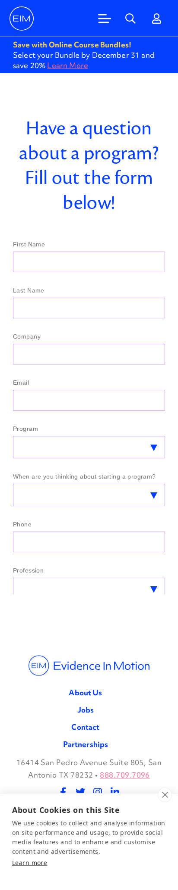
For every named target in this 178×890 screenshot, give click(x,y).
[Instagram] (97, 792)
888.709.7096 (125, 775)
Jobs (85, 710)
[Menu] (104, 18)
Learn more (29, 863)
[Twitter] (80, 792)
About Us (85, 692)
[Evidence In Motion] (22, 18)
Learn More (67, 65)
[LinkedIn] (115, 792)
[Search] (130, 18)
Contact (85, 727)
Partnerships (85, 744)
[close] (165, 794)
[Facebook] (63, 792)
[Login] (156, 18)
